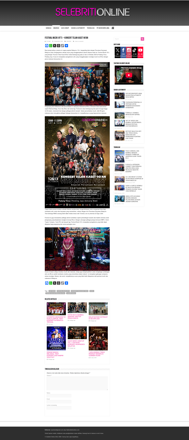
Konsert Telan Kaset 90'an (80, 291)
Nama (48, 393)
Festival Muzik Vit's (63, 291)
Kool (92, 291)
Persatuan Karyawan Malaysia (55, 293)
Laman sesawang (52, 405)
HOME (112, 28)
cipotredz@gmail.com (57, 430)
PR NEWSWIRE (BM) (103, 28)
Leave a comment (79, 41)
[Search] (142, 39)
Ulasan (49, 375)
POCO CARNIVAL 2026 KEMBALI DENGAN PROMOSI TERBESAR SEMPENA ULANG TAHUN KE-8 (133, 154)
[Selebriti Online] (94, 13)
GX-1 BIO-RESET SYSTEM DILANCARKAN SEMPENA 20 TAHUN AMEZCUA (134, 178)
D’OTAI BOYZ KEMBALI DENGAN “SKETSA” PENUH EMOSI (76, 316)
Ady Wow (52, 291)
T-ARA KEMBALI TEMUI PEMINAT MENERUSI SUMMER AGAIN (97, 353)
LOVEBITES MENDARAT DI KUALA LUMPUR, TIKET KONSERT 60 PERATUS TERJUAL (56, 319)
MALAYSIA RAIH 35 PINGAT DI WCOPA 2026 (98, 318)
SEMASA (48, 28)
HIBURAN (56, 28)
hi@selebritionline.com (72, 430)
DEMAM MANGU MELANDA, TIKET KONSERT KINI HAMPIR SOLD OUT (55, 354)
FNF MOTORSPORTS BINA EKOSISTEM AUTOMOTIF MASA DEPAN (134, 95)
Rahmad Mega (71, 293)
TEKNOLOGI (90, 28)
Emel (48, 399)
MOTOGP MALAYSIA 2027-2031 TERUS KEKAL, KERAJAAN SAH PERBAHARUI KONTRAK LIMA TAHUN (134, 135)
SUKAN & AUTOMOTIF (78, 28)
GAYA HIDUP (65, 28)
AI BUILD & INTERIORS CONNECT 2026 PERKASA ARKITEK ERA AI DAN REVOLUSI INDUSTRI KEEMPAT (133, 168)
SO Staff (48, 41)
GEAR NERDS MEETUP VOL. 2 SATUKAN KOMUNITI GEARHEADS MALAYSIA (76, 343)
